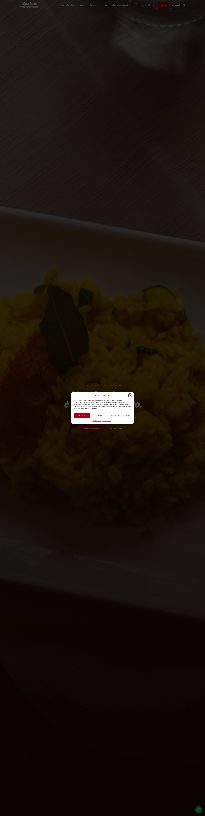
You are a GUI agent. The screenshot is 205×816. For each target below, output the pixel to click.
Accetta (82, 415)
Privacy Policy (106, 421)
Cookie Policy (97, 421)
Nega (100, 415)
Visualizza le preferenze (120, 415)
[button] (130, 395)
